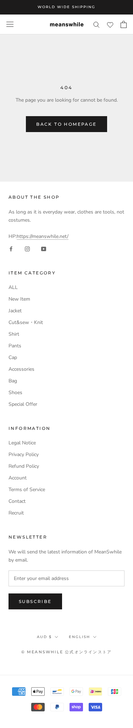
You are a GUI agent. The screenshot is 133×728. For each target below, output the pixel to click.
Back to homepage (66, 124)
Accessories (21, 369)
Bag (13, 380)
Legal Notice (22, 442)
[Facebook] (11, 248)
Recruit (16, 513)
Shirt (14, 334)
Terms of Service (27, 489)
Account (18, 477)
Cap (13, 357)
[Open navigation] (9, 24)
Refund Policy (24, 466)
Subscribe (35, 601)
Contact (17, 501)
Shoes (15, 392)
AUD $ (44, 637)
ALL (13, 287)
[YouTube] (43, 248)
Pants (15, 345)
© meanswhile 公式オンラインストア (66, 651)
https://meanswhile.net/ (42, 236)
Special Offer (23, 404)
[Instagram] (27, 248)
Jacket (15, 310)
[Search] (96, 24)
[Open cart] (124, 24)
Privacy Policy (24, 454)
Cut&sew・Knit (26, 322)
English (79, 637)
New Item (19, 299)
